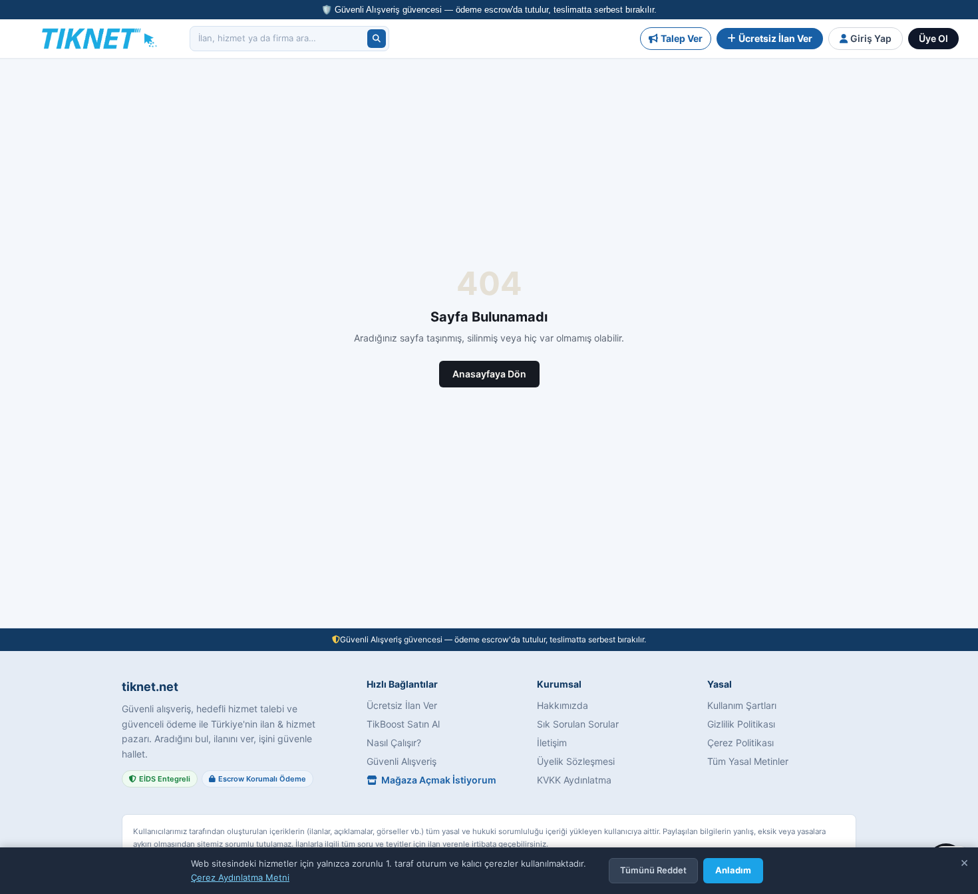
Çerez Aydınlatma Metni (240, 877)
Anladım (733, 870)
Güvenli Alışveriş (401, 761)
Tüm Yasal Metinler (747, 761)
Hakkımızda (562, 705)
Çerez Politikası (740, 742)
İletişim (552, 742)
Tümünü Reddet (653, 870)
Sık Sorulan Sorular (578, 724)
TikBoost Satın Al (403, 724)
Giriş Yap (871, 38)
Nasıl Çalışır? (394, 742)
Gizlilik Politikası (741, 724)
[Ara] (376, 38)
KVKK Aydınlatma (574, 779)
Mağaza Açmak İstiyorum (438, 779)
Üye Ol (933, 38)
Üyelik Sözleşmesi (576, 761)
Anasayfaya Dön (489, 373)
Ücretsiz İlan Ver (775, 38)
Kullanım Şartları (741, 705)
